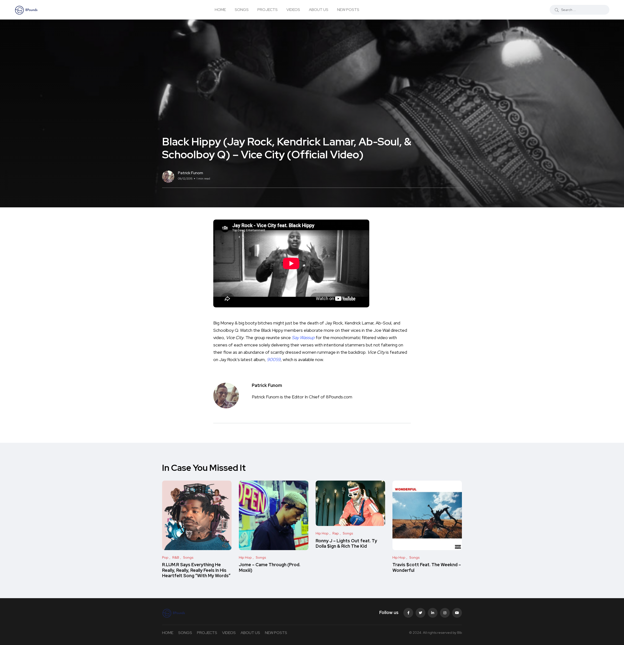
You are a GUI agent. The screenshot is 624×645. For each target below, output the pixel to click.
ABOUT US (318, 9)
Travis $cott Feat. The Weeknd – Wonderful (426, 567)
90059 (274, 359)
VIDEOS (293, 9)
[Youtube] (457, 613)
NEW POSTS (348, 9)
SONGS (242, 9)
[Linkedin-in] (433, 613)
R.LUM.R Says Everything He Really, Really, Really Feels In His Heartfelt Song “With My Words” (196, 570)
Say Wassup (303, 337)
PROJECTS (267, 9)
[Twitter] (420, 613)
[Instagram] (445, 613)
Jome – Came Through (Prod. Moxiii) (269, 567)
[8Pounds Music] (26, 10)
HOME (220, 9)
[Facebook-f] (408, 613)
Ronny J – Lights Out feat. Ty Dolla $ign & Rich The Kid (346, 543)
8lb (459, 632)
